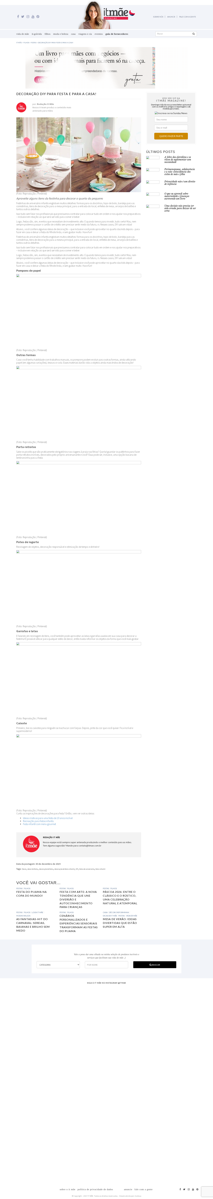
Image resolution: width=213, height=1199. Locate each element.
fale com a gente (143, 1189)
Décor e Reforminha (119, 912)
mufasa (138, 1196)
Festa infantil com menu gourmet (39, 824)
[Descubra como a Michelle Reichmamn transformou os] (119, 1039)
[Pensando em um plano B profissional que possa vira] (146, 1058)
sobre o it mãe (67, 1189)
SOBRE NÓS (158, 17)
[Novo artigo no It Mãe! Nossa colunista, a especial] (93, 1076)
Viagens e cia (85, 34)
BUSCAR (156, 964)
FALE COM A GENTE (187, 17)
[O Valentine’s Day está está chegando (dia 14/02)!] (198, 1061)
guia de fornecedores (117, 34)
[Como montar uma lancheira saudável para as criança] (41, 1066)
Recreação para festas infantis (38, 821)
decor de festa (32, 869)
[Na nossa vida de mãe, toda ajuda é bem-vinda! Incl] (67, 1039)
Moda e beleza (60, 34)
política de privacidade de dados (95, 1189)
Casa (73, 34)
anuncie (128, 1189)
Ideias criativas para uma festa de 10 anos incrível (48, 818)
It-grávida (37, 34)
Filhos (47, 34)
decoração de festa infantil (64, 869)
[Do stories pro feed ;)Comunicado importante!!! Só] (14, 1006)
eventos (99, 34)
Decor (24, 869)
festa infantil (100, 869)
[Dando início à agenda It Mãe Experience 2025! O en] (172, 1084)
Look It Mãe (37, 912)
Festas (19, 888)
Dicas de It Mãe (110, 916)
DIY (77, 869)
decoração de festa (46, 869)
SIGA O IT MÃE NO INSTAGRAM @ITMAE (106, 983)
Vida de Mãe (22, 34)
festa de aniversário (86, 869)
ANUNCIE (171, 17)
